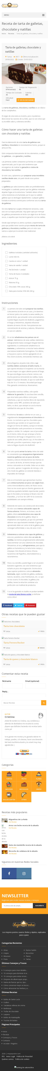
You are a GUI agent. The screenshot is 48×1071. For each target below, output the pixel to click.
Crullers (6, 1002)
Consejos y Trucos (10, 1038)
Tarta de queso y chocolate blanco (20, 659)
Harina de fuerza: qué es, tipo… (15, 982)
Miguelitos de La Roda (18, 819)
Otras (24, 800)
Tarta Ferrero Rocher (14, 643)
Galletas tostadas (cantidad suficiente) (23, 253)
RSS (3, 1056)
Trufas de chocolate (11, 1011)
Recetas (11, 33)
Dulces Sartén (9, 800)
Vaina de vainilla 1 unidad (18, 265)
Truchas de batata (10, 1020)
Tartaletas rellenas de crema (14, 1005)
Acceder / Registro (10, 1044)
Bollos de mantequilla (11, 1017)
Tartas (9, 57)
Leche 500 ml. (14, 257)
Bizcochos (24, 789)
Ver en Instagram (26, 100)
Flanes (39, 779)
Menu (6, 15)
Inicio (4, 33)
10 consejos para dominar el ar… (15, 973)
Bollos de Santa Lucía (11, 999)
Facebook (8, 605)
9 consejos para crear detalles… (15, 970)
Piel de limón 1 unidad (17, 270)
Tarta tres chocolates (14, 626)
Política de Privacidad (25, 1056)
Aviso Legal (10, 1056)
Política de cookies (22, 1059)
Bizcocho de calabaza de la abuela (23, 851)
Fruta (23, 779)
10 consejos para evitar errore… (15, 976)
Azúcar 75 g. (13, 278)
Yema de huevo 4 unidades (19, 274)
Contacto (6, 1041)
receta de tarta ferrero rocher (20, 594)
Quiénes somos (8, 1059)
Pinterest (31, 605)
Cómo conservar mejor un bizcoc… (16, 985)
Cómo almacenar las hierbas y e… (16, 988)
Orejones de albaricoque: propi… (15, 979)
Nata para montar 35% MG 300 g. (21, 291)
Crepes (38, 789)
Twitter (20, 605)
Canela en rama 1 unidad (18, 261)
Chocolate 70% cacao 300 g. (19, 287)
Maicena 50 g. (14, 282)
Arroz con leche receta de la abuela (24, 825)
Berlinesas (7, 1008)
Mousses (9, 789)
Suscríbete (39, 906)
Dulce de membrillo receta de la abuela (25, 845)
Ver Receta (12, 822)
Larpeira (6, 1014)
